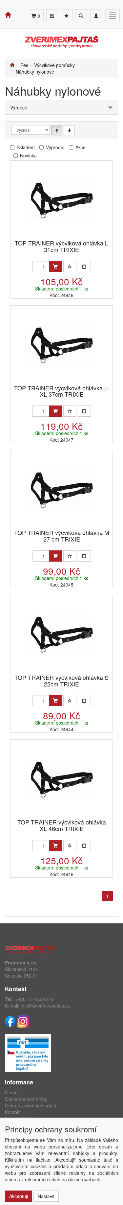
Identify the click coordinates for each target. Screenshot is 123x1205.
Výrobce (18, 107)
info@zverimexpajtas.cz (45, 1005)
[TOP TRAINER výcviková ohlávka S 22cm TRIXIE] (61, 635)
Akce (80, 147)
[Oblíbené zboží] (66, 15)
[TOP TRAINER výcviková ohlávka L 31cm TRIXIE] (61, 200)
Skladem (26, 147)
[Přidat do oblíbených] (69, 266)
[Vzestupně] (56, 130)
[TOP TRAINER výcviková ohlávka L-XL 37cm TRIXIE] (61, 345)
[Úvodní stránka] (12, 65)
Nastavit (46, 1196)
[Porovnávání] (52, 15)
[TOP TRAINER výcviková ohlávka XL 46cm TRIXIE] (61, 779)
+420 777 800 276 (34, 999)
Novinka (28, 155)
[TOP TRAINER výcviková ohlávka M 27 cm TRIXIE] (61, 490)
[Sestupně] (69, 130)
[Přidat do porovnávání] (84, 266)
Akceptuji (18, 1196)
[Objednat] (55, 266)
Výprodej (55, 147)
